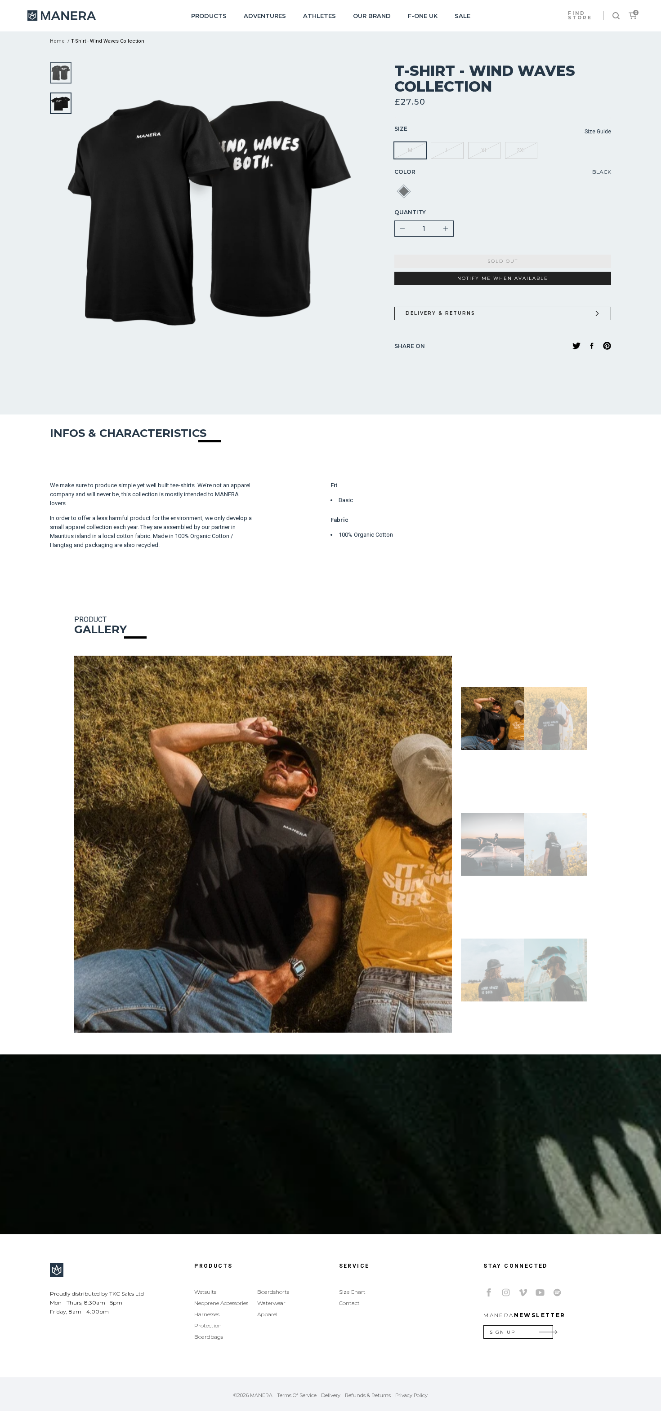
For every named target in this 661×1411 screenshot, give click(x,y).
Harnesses (206, 1314)
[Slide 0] (60, 73)
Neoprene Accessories (221, 1303)
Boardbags (208, 1336)
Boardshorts (273, 1291)
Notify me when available (502, 278)
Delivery (330, 1395)
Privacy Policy (411, 1395)
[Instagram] (505, 1292)
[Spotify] (557, 1292)
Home (57, 41)
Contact (349, 1303)
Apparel (267, 1314)
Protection (208, 1325)
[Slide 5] (555, 970)
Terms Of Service (297, 1395)
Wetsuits (205, 1291)
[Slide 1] (60, 103)
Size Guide (598, 131)
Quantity (410, 212)
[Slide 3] (555, 844)
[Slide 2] (492, 844)
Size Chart (352, 1291)
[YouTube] (540, 1292)
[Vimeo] (523, 1292)
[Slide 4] (492, 970)
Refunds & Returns (368, 1395)
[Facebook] (488, 1292)
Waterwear (271, 1303)
